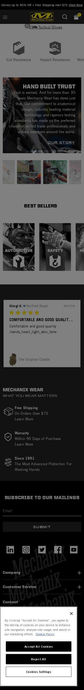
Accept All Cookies (38, 646)
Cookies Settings (38, 672)
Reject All (38, 659)
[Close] (71, 613)
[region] (38, 646)
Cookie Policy (45, 634)
